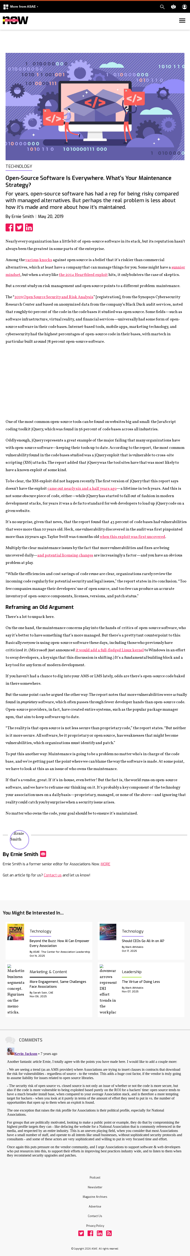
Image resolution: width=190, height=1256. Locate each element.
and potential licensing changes (65, 555)
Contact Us (95, 1216)
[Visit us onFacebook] (90, 1233)
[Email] (43, 854)
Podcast (95, 1177)
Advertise (95, 1206)
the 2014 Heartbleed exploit (83, 275)
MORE (105, 864)
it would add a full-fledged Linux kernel (110, 650)
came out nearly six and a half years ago (82, 488)
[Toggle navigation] (5, 29)
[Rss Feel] (109, 1233)
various (32, 260)
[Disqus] (95, 1104)
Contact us (53, 875)
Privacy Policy (95, 1226)
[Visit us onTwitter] (81, 1233)
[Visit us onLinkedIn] (99, 1233)
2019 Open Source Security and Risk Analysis (53, 297)
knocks (45, 260)
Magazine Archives (95, 1197)
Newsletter (95, 1187)
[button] (20, 7)
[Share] (10, 227)
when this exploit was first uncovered (132, 537)
